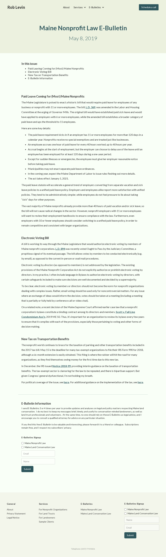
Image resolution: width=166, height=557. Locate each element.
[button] (79, 7)
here (66, 382)
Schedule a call (148, 7)
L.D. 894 (60, 248)
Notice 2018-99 (61, 366)
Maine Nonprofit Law (91, 509)
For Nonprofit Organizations (53, 509)
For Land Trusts (47, 513)
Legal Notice (13, 517)
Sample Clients (46, 521)
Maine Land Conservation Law (96, 513)
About (66, 7)
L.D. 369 (90, 107)
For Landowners (47, 517)
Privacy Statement (16, 513)
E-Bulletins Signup (31, 437)
